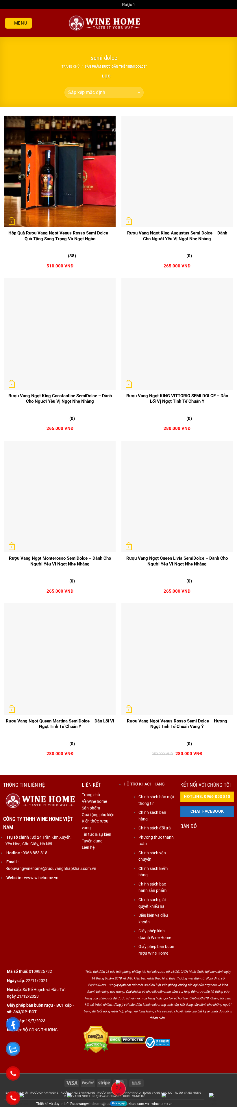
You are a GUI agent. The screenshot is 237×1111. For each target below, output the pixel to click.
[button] (18, 23)
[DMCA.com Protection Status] (96, 1039)
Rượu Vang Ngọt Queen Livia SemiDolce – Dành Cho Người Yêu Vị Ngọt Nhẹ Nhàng (177, 561)
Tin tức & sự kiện (96, 834)
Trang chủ (70, 66)
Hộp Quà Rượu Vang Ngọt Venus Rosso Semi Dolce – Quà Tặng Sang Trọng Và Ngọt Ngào (60, 235)
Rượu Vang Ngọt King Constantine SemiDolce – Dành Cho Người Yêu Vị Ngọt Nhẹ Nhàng (60, 398)
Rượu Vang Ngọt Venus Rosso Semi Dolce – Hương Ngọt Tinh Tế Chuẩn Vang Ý (177, 723)
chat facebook (207, 811)
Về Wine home (94, 801)
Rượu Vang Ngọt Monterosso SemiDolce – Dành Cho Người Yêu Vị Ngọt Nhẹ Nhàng (60, 561)
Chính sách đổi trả (154, 828)
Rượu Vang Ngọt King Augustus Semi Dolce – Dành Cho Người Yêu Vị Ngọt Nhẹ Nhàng (177, 235)
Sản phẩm (91, 808)
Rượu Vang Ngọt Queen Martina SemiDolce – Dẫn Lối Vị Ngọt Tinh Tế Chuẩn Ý (60, 723)
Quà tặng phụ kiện (98, 814)
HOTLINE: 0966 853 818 (207, 796)
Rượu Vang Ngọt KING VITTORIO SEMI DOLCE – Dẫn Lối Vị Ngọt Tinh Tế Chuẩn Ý (177, 398)
